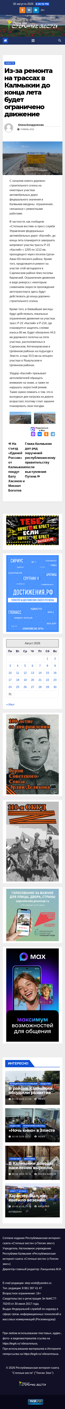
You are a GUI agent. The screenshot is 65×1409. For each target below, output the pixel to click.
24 (10, 687)
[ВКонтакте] (39, 434)
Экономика (29, 1159)
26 (25, 687)
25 (17, 687)
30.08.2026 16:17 (21, 1136)
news (41, 1099)
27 (32, 687)
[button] (59, 40)
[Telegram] (52, 434)
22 (47, 679)
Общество (45, 1084)
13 (32, 672)
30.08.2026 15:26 (21, 1174)
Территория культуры (34, 1126)
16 (55, 672)
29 (47, 687)
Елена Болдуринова (31, 124)
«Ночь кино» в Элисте (32, 1130)
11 (17, 672)
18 (17, 679)
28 (40, 687)
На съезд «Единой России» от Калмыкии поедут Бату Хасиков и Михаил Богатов (16, 467)
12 (25, 672)
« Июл (10, 704)
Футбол (22, 1191)
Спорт (13, 1191)
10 (10, 672)
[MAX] (33, 434)
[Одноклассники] (46, 434)
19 (25, 679)
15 (47, 672)
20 (32, 679)
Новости (9, 63)
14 (40, 672)
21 (40, 679)
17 (10, 679)
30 (55, 687)
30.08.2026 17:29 (21, 1099)
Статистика (15, 1159)
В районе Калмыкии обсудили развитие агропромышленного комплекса (32, 1095)
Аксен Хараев (46, 1174)
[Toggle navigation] (33, 40)
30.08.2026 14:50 (21, 1206)
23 (55, 679)
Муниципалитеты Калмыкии (23, 1084)
